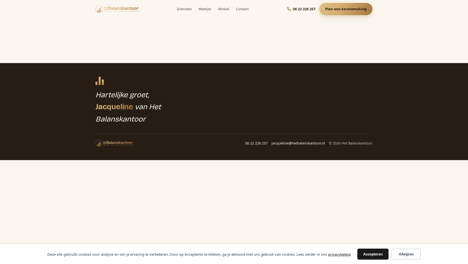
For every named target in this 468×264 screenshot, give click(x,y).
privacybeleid (339, 254)
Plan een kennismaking (346, 9)
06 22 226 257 (256, 143)
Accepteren (373, 254)
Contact (242, 9)
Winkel (223, 9)
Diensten (184, 9)
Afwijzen (406, 254)
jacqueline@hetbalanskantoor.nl (298, 143)
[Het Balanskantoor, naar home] (117, 9)
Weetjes (204, 9)
